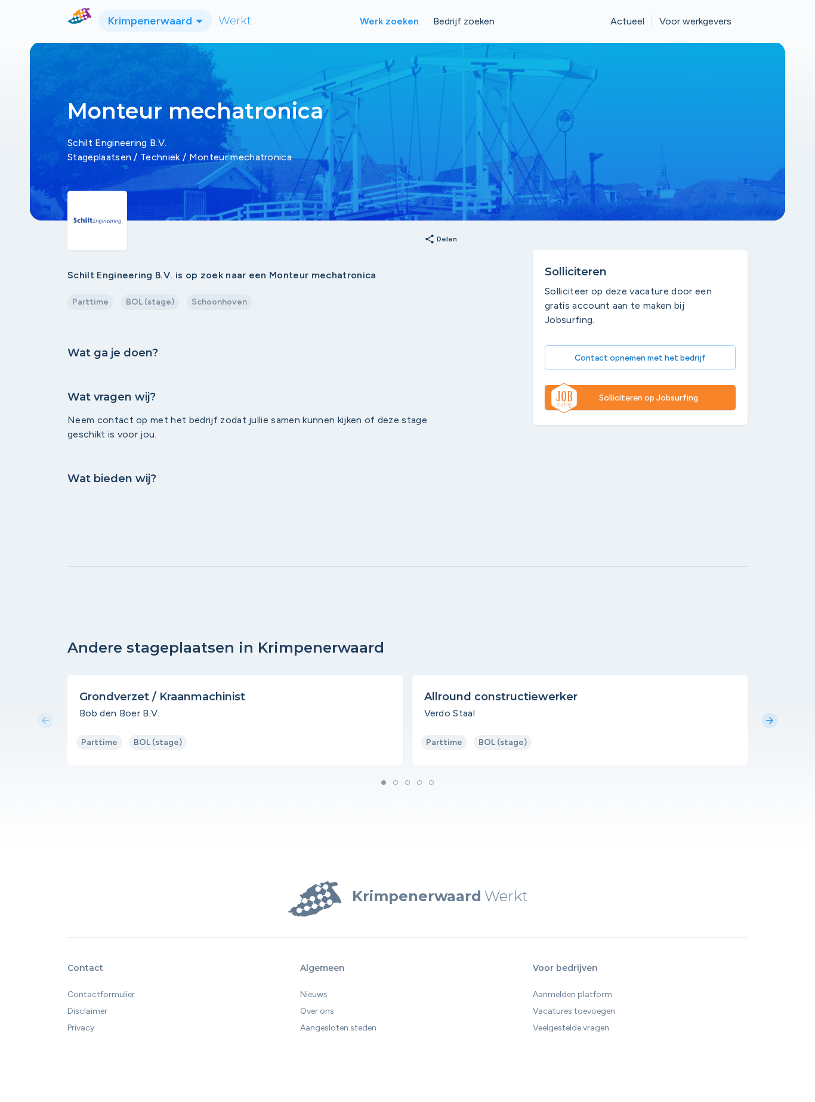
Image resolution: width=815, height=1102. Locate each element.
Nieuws (314, 994)
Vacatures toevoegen (574, 1011)
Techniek (160, 157)
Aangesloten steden (338, 1028)
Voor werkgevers (695, 21)
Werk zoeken (389, 21)
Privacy (80, 1028)
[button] (384, 782)
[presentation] (45, 721)
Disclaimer (87, 1011)
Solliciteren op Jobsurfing (648, 398)
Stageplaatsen (99, 157)
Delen (440, 239)
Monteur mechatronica (240, 157)
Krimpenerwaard (151, 20)
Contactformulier (101, 994)
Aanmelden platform (572, 994)
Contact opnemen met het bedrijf (640, 358)
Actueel (627, 21)
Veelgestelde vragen (571, 1028)
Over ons (317, 1011)
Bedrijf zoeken (464, 21)
